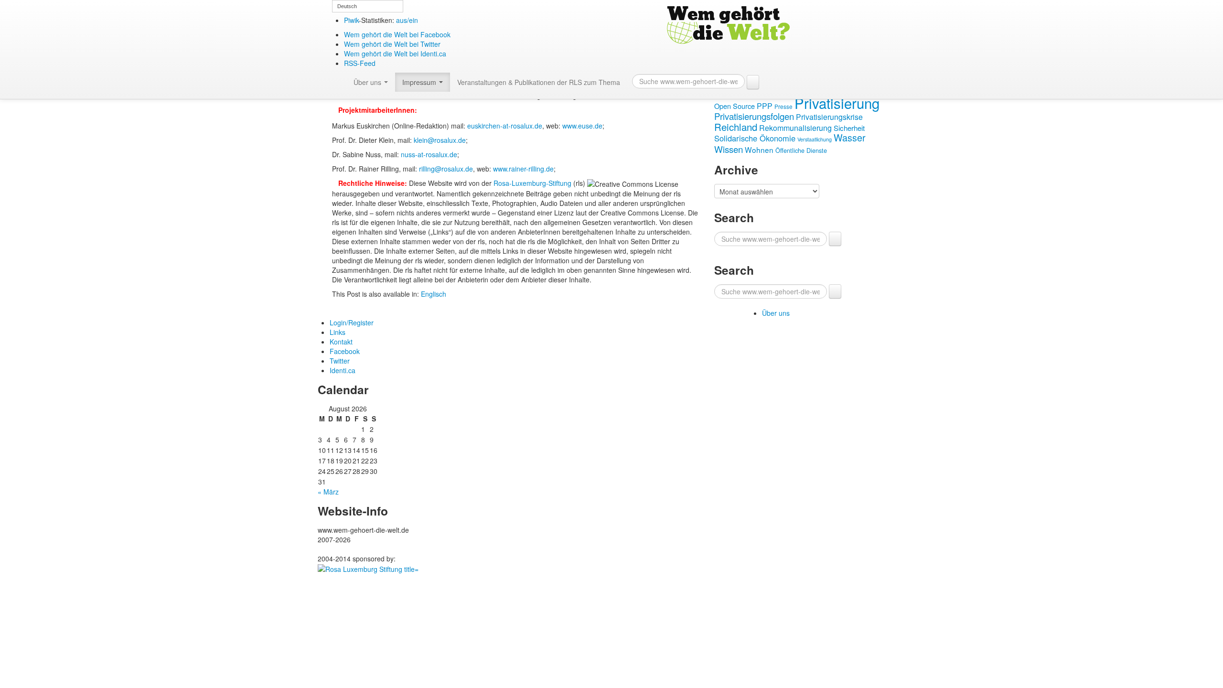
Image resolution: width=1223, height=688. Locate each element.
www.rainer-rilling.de (523, 168)
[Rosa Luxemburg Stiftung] (368, 568)
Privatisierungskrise (829, 116)
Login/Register (352, 322)
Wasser (850, 137)
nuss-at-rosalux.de (429, 154)
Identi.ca (342, 370)
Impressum (420, 82)
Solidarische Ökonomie (754, 138)
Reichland (735, 126)
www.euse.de (582, 125)
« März (328, 491)
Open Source (734, 106)
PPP (764, 105)
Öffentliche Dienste (801, 150)
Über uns (368, 82)
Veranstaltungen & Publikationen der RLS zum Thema (538, 82)
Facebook (345, 351)
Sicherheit (849, 128)
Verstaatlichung (814, 139)
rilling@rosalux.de (446, 168)
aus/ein (407, 20)
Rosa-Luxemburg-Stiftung (532, 183)
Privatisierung (837, 103)
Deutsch (347, 6)
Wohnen (759, 149)
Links (337, 332)
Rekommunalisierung (795, 127)
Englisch (433, 294)
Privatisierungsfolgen (754, 116)
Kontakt (341, 341)
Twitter (340, 361)
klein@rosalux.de (440, 140)
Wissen (728, 148)
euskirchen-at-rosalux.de (504, 125)
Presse (783, 106)
